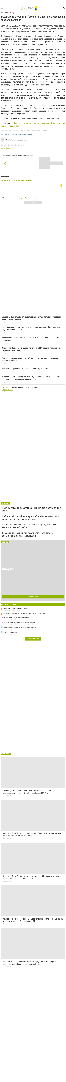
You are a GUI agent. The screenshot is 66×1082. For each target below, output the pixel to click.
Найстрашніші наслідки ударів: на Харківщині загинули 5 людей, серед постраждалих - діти (30, 517)
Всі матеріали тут (33, 597)
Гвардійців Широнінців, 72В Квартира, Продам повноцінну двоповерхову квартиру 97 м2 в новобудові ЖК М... (28, 791)
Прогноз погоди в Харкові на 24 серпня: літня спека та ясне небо (31, 509)
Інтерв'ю (8, 569)
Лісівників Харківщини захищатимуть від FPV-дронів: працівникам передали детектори (31, 349)
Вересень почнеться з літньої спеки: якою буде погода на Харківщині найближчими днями (32, 318)
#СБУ (9, 134)
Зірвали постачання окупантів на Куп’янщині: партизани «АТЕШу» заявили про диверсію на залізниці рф (31, 377)
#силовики (30, 134)
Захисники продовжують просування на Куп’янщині (25, 368)
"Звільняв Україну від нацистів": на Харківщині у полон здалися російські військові (30, 359)
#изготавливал (22, 134)
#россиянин (4, 134)
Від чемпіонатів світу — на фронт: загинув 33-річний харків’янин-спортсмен (30, 338)
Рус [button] (60, 8)
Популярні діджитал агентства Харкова (19, 387)
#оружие (14, 134)
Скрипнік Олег (8, 139)
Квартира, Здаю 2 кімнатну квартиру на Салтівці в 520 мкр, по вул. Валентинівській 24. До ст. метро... (32, 834)
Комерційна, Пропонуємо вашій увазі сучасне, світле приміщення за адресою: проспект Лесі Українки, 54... (33, 920)
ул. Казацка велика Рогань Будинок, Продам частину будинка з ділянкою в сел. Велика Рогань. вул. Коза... (30, 962)
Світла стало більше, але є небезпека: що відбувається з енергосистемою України (30, 526)
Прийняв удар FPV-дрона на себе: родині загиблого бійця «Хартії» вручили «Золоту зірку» (31, 328)
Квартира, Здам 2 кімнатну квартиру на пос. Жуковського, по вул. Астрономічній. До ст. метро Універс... (32, 877)
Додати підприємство (33, 639)
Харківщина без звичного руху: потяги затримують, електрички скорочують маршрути (27, 534)
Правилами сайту (30, 198)
